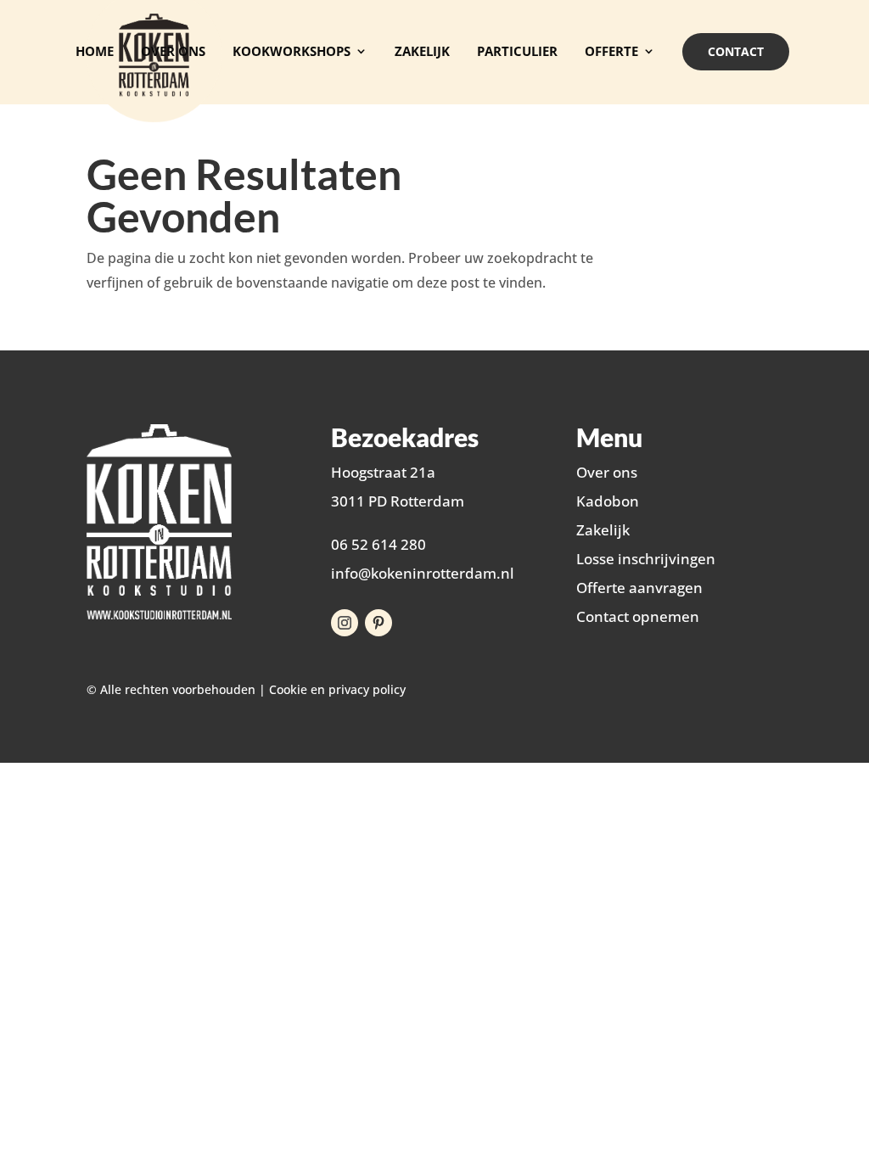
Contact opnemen (637, 616)
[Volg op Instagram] (344, 622)
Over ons (606, 472)
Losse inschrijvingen (645, 558)
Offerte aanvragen (639, 587)
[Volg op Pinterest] (378, 622)
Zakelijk (603, 530)
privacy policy (367, 689)
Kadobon (607, 501)
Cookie (288, 689)
